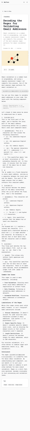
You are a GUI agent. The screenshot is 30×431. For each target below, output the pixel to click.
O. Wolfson (5, 2)
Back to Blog (7, 11)
